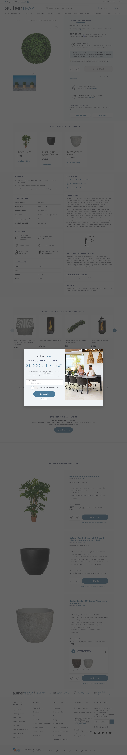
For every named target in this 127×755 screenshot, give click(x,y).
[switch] (34, 387)
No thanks (44, 399)
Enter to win (44, 394)
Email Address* (32, 380)
